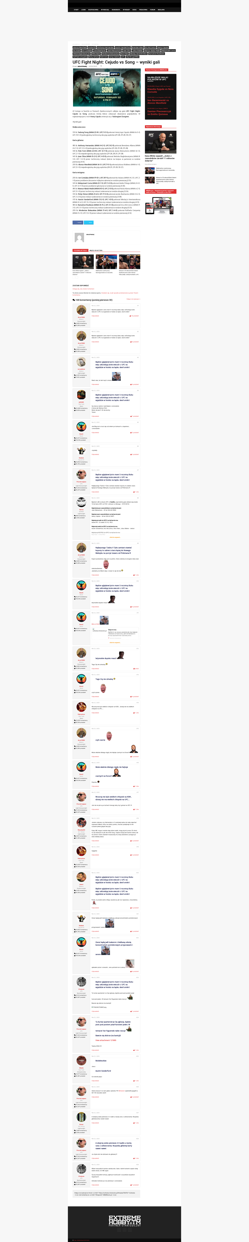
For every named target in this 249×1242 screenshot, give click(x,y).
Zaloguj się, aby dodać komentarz (83, 289)
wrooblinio (81, 369)
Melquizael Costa (168, 50)
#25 (137, 1056)
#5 (138, 422)
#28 (137, 1138)
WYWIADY (126, 10)
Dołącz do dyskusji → (133, 299)
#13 (138, 674)
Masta (81, 1068)
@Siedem (122, 1091)
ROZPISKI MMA (93, 10)
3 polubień (135, 840)
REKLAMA (161, 10)
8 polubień (135, 342)
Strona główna (76, 44)
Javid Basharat (100, 50)
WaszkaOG (81, 830)
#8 (138, 498)
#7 (138, 470)
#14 (138, 702)
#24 (137, 1017)
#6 (138, 446)
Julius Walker (137, 50)
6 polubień (135, 384)
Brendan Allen (137, 47)
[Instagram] (171, 1)
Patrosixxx (81, 714)
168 (101, 66)
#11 (138, 613)
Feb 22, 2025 (96, 305)
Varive (81, 509)
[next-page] (77, 277)
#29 (137, 1164)
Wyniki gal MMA (132, 57)
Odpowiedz (95, 316)
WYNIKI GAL (105, 10)
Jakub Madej (82, 66)
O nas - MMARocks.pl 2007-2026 (81, 1240)
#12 (138, 648)
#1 (138, 305)
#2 (138, 331)
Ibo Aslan (76, 50)
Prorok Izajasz (81, 482)
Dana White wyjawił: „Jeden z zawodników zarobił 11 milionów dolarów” (82, 272)
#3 (138, 357)
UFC (123, 57)
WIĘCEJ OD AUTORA (96, 250)
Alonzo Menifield (86, 44)
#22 (137, 937)
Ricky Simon (93, 57)
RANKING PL (116, 10)
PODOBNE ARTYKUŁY (80, 250)
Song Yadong (114, 57)
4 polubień (135, 607)
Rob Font (103, 57)
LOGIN (83, 10)
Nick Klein (124, 53)
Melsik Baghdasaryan (81, 53)
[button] (174, 10)
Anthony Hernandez (105, 47)
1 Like (137, 492)
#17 (138, 792)
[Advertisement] (124, 26)
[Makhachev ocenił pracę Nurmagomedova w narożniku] (106, 261)
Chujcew (81, 989)
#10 (138, 581)
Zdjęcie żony (112, 630)
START (76, 10)
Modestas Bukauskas (110, 53)
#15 (138, 728)
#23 (137, 977)
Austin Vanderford (122, 47)
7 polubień (135, 416)
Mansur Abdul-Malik (152, 50)
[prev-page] (74, 277)
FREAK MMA (143, 10)
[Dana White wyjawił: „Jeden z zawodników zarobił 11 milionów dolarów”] (83, 261)
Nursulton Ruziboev (156, 53)
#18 (138, 818)
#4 (138, 390)
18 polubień (135, 316)
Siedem (81, 458)
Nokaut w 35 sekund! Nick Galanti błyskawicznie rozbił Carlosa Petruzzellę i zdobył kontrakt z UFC (129, 272)
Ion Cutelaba (87, 50)
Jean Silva (127, 50)
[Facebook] (168, 1)
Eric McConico (150, 47)
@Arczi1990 (95, 624)
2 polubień (135, 454)
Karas (81, 1124)
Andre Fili (92, 47)
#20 (137, 872)
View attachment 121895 (106, 1040)
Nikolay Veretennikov (138, 53)
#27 (137, 1112)
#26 (137, 1087)
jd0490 (81, 402)
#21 (138, 914)
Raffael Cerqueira (80, 57)
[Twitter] (175, 1)
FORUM (152, 10)
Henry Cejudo (162, 47)
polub (137, 668)
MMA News (96, 53)
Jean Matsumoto (114, 50)
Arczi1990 (81, 317)
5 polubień (135, 432)
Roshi (81, 434)
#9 (138, 543)
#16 (138, 762)
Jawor (81, 884)
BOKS (134, 10)
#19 (138, 847)
